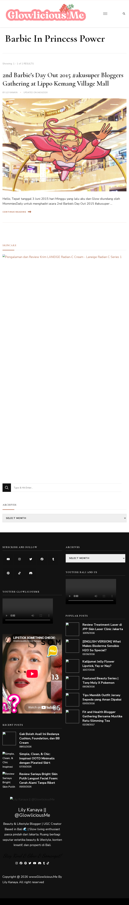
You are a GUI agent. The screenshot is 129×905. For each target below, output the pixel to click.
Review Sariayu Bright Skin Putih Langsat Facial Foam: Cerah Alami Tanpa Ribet (38, 778)
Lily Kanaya (12, 92)
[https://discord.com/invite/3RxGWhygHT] (30, 573)
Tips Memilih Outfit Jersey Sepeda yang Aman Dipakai (101, 697)
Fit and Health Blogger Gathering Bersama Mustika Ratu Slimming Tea (102, 716)
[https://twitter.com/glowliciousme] (30, 559)
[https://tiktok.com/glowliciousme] (19, 573)
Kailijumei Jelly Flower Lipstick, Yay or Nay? (98, 663)
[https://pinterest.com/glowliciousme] (8, 573)
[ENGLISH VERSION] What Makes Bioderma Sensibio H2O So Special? (101, 645)
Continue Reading (14, 212)
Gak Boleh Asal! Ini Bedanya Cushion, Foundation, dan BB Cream (39, 738)
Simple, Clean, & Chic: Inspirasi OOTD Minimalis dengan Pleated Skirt (37, 758)
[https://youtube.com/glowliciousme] (8, 559)
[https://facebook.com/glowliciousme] (42, 559)
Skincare (9, 245)
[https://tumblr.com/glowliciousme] (53, 559)
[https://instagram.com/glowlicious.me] (19, 559)
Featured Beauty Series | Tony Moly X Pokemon (100, 680)
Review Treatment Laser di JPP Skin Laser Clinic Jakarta (102, 627)
